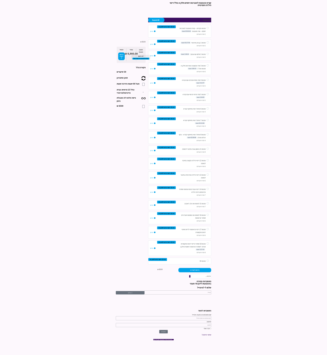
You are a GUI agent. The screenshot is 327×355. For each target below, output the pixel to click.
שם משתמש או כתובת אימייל (201, 315)
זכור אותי (207, 328)
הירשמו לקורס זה (121, 56)
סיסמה (209, 322)
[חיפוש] (189, 276)
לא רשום (140, 56)
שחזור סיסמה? (206, 335)
